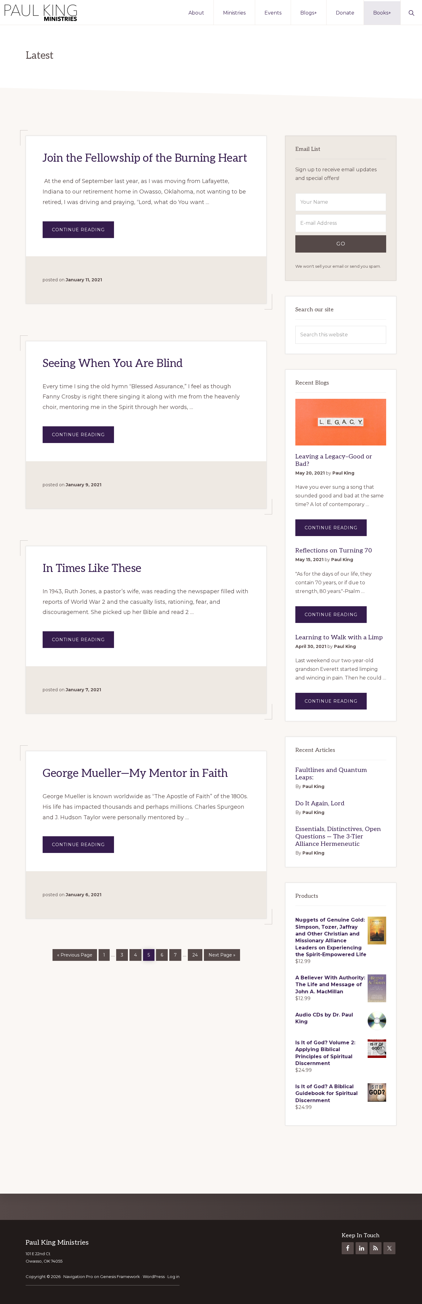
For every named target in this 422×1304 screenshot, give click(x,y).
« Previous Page (74, 954)
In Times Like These (92, 568)
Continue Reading (83, 232)
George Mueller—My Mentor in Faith (135, 773)
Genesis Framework (120, 1276)
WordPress (154, 1276)
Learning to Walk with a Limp (339, 637)
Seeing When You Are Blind (113, 363)
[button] (411, 12)
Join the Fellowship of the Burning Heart (145, 158)
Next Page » (221, 954)
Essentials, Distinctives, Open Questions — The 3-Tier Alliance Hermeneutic (338, 836)
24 (197, 953)
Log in (173, 1276)
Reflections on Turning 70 (333, 550)
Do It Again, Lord (319, 803)
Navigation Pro (78, 1276)
